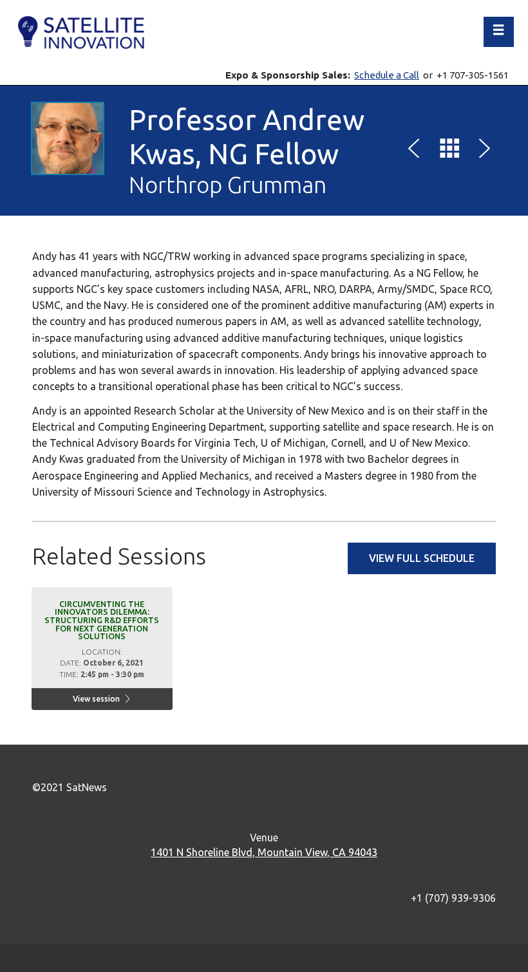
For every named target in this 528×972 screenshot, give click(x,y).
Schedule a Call (386, 75)
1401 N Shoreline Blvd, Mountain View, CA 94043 (264, 852)
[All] (449, 151)
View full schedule (422, 558)
